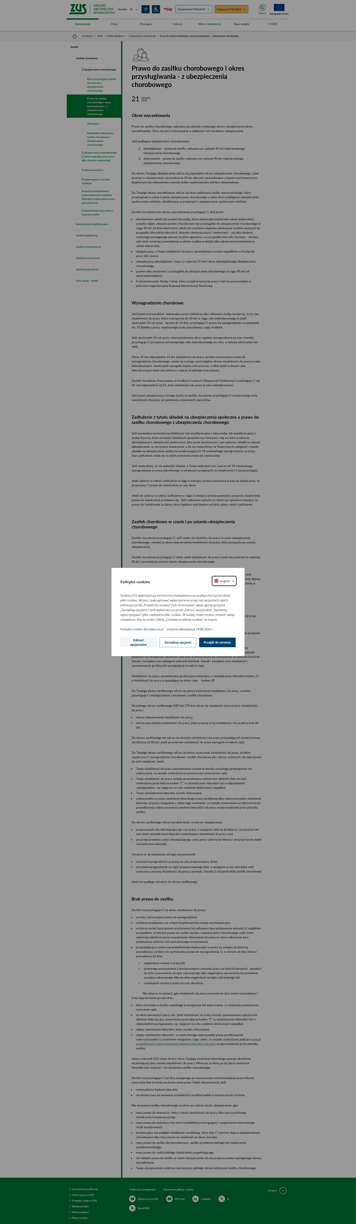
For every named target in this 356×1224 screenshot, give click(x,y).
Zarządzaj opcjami (177, 642)
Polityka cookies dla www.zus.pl (142, 629)
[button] (224, 581)
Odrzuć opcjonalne (138, 642)
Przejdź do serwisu (217, 642)
